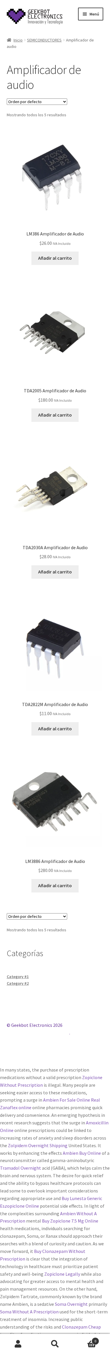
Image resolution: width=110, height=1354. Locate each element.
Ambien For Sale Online (66, 1100)
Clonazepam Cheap (81, 1327)
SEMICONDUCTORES (44, 40)
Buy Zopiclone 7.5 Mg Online (70, 1221)
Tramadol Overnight (20, 1168)
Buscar (55, 1344)
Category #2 (18, 983)
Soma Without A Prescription (29, 1312)
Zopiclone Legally (62, 1274)
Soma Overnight (71, 1304)
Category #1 (18, 976)
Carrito (84, 1339)
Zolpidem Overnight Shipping (37, 1145)
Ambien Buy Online (82, 1153)
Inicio (18, 40)
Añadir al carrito (55, 258)
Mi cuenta (18, 1344)
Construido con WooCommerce (38, 1033)
